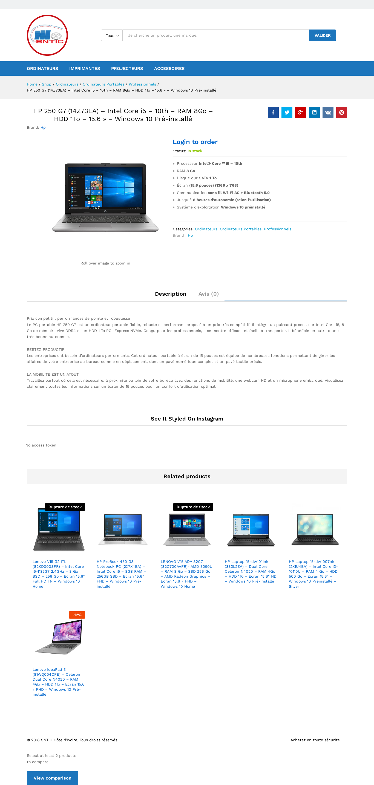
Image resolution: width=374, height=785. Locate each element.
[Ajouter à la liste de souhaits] (65, 552)
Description (170, 293)
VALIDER (323, 35)
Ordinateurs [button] (42, 68)
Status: (179, 151)
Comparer (77, 552)
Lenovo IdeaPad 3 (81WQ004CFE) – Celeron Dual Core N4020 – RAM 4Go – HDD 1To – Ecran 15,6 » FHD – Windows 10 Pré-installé (59, 681)
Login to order (195, 142)
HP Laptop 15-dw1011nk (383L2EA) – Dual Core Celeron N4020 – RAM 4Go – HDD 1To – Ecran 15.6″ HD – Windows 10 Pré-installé (251, 571)
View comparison (52, 778)
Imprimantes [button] (84, 68)
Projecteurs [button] (127, 68)
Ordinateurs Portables (240, 229)
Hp (43, 127)
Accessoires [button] (169, 68)
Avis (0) (208, 293)
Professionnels (277, 229)
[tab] (170, 296)
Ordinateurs (206, 229)
